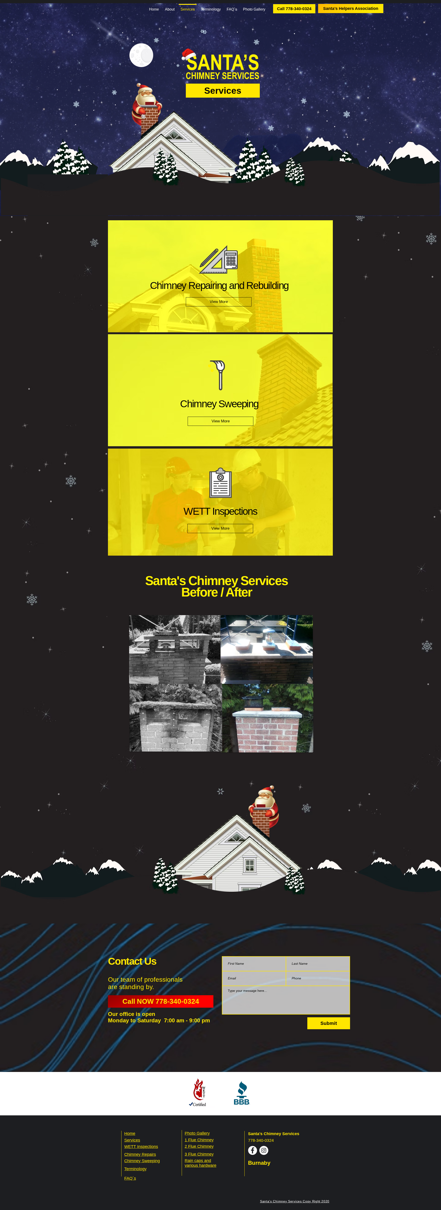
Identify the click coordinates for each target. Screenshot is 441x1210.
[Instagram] (263, 1150)
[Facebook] (252, 1150)
